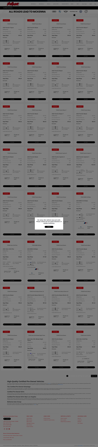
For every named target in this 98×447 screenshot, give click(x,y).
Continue (49, 226)
